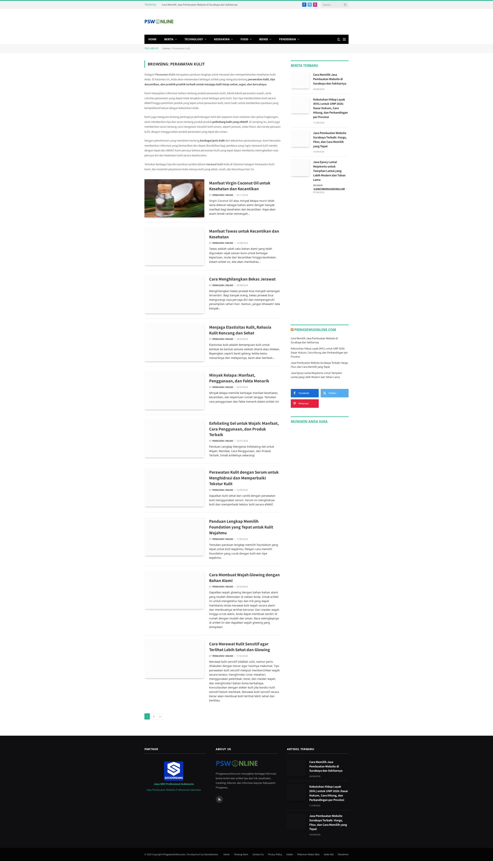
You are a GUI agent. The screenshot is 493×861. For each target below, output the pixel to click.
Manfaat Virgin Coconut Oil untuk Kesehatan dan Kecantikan (239, 185)
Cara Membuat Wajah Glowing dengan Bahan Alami (244, 577)
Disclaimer (343, 854)
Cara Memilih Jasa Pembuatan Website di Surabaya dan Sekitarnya (199, 4)
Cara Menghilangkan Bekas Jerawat (242, 279)
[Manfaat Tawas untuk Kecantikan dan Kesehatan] (174, 246)
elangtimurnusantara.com (329, 189)
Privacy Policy (275, 854)
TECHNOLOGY (193, 39)
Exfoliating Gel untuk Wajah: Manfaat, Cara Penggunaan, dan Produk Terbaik (244, 428)
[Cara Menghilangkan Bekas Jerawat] (174, 294)
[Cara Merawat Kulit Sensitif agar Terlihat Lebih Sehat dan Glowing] (174, 659)
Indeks (289, 854)
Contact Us (258, 854)
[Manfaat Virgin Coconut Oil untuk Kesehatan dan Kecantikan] (174, 198)
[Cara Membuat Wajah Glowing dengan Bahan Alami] (174, 590)
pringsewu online (222, 195)
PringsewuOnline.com (315, 329)
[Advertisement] (278, 21)
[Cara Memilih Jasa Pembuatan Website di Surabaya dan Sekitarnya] (300, 80)
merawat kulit (214, 164)
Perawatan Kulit (165, 74)
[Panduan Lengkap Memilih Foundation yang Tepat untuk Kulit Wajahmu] (174, 537)
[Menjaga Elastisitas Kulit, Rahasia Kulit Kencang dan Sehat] (174, 342)
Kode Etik (329, 854)
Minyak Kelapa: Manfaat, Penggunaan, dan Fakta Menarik (239, 378)
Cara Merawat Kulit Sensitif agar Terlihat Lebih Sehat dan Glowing (239, 646)
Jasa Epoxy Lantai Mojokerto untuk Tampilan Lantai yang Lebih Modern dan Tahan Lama (329, 171)
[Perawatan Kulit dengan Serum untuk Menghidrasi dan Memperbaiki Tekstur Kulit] (174, 487)
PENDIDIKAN (287, 39)
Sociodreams (211, 854)
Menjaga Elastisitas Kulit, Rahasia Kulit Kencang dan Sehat (240, 330)
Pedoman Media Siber (308, 854)
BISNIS (263, 39)
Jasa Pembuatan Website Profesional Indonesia (173, 789)
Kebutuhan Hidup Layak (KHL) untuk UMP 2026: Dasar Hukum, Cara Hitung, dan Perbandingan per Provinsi (330, 108)
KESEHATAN (222, 39)
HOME (152, 39)
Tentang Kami (241, 854)
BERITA (169, 39)
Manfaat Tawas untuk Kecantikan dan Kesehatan (244, 234)
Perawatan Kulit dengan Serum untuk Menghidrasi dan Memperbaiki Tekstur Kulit (244, 477)
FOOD (244, 39)
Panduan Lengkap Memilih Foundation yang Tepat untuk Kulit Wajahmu (241, 526)
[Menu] (344, 39)
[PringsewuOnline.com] (159, 21)
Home (166, 48)
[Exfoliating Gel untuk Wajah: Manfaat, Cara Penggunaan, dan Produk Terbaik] (174, 439)
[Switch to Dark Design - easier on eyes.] (338, 39)
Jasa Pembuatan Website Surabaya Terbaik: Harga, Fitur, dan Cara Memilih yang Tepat (330, 139)
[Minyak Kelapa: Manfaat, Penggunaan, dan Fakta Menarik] (174, 390)
